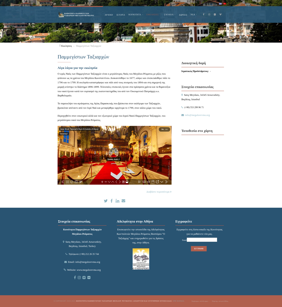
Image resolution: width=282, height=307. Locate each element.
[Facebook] (204, 14)
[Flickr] (215, 14)
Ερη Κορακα (178, 301)
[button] (279, 40)
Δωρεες (183, 15)
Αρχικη (109, 15)
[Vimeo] (220, 14)
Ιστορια (120, 15)
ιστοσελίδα (141, 229)
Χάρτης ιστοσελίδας (220, 301)
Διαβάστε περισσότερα (158, 191)
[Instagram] (209, 14)
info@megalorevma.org (197, 115)
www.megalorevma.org (89, 270)
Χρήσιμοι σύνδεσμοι (200, 301)
